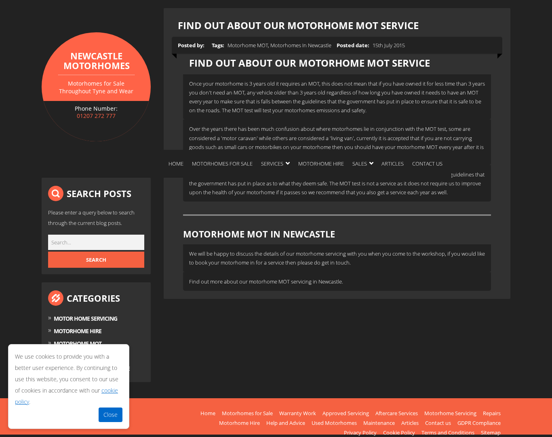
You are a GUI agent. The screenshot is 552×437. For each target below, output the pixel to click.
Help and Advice (285, 422)
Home (176, 163)
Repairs (492, 413)
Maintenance (379, 422)
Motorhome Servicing (450, 413)
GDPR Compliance (479, 422)
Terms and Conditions (447, 432)
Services (272, 163)
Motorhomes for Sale (222, 163)
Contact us (427, 163)
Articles (392, 163)
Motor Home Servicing (85, 318)
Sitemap (491, 432)
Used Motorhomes (334, 422)
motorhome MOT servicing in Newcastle (295, 281)
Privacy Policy (360, 432)
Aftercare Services (396, 413)
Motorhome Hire (321, 163)
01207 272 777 (96, 116)
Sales (359, 163)
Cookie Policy (399, 432)
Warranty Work (297, 413)
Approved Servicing (345, 413)
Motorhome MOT (77, 343)
